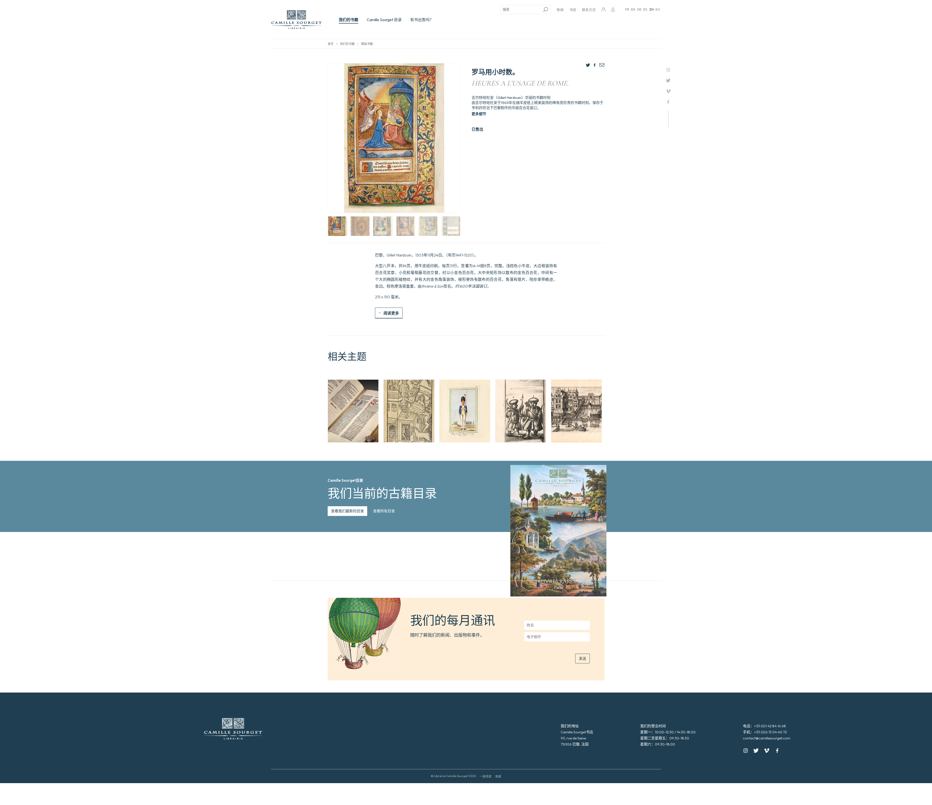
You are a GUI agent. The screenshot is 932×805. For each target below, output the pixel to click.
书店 (572, 10)
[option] (353, 411)
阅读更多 (391, 313)
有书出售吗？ (421, 19)
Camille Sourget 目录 (384, 19)
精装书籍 (367, 44)
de (639, 9)
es (645, 9)
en (633, 9)
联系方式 (589, 10)
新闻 (560, 10)
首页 (330, 44)
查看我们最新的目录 (347, 511)
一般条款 (485, 776)
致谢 (498, 776)
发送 (582, 658)
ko (658, 9)
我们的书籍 (348, 19)
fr (627, 9)
